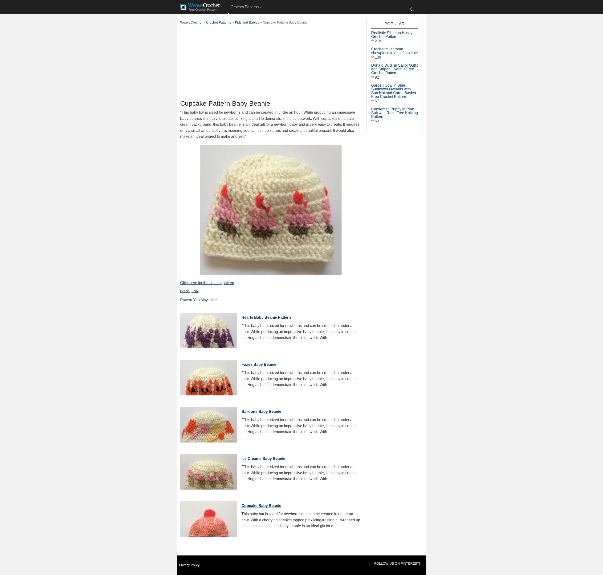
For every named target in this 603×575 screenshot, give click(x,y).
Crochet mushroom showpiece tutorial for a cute (394, 51)
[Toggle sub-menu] (228, 13)
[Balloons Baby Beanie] (208, 423)
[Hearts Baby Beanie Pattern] (208, 329)
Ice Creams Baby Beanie (263, 459)
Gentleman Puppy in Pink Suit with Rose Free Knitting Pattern (394, 113)
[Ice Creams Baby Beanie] (208, 471)
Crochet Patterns (245, 7)
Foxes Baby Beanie (258, 364)
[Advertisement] (271, 64)
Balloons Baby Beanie (261, 412)
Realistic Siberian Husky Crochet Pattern (391, 35)
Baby (195, 291)
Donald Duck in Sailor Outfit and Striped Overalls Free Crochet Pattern (394, 69)
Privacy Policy (189, 565)
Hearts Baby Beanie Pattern (266, 317)
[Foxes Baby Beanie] (208, 376)
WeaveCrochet (191, 22)
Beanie (185, 291)
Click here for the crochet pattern (207, 283)
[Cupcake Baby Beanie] (208, 518)
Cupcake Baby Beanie (261, 506)
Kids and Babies (247, 22)
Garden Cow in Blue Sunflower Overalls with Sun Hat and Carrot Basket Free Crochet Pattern (393, 91)
